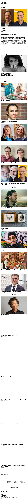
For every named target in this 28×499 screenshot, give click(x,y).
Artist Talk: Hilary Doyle (5, 355)
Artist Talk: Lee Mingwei (5, 314)
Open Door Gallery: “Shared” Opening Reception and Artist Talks (12, 444)
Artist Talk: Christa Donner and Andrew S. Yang (9, 162)
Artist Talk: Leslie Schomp (5, 228)
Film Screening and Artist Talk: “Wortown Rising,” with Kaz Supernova (13, 249)
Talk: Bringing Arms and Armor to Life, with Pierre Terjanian (11, 291)
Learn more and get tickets (14, 46)
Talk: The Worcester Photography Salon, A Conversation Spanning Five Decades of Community (13, 466)
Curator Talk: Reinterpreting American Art (8, 142)
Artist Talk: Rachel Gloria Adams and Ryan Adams (9, 335)
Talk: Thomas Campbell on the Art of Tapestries (9, 376)
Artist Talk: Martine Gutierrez (6, 73)
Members (6, 75)
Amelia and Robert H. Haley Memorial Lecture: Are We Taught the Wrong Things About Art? (13, 184)
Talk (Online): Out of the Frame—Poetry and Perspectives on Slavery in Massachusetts (13, 488)
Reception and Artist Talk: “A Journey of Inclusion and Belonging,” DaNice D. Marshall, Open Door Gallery (13, 270)
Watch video (14, 187)
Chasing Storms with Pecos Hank (6, 207)
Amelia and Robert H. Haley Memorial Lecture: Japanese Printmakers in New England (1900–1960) (14, 400)
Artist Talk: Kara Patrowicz (5, 100)
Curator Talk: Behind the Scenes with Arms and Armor (10, 423)
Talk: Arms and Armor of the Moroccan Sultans (9, 121)
